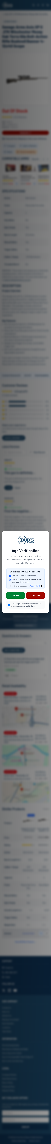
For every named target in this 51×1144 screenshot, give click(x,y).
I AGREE (15, 595)
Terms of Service (35, 586)
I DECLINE (35, 595)
